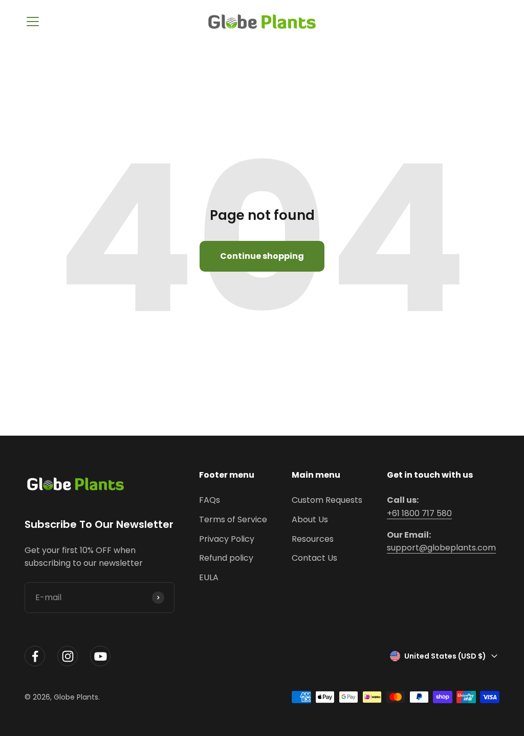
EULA (209, 577)
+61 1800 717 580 (419, 513)
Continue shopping (262, 256)
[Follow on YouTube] (100, 656)
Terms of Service (233, 519)
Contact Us (314, 558)
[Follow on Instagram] (67, 656)
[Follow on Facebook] (34, 656)
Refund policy (226, 558)
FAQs (209, 500)
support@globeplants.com (441, 548)
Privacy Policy (226, 539)
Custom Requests (327, 500)
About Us (310, 519)
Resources (313, 539)
